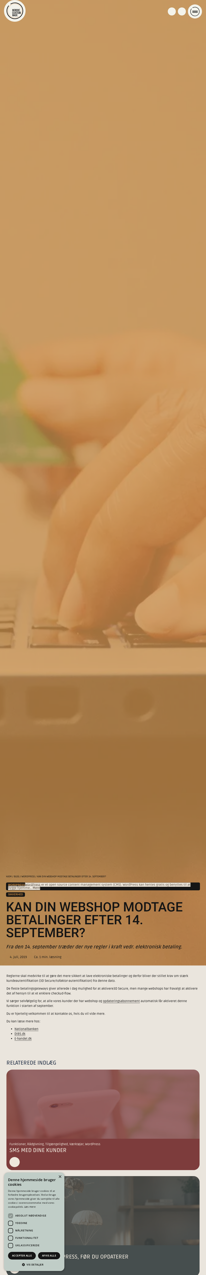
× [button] (59, 1176)
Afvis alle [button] (49, 1255)
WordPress (28, 876)
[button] (34, 1264)
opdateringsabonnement (121, 1001)
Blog (16, 876)
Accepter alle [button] (22, 1255)
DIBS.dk (19, 1034)
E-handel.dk (23, 1039)
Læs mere (30, 1206)
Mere (36, 888)
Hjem (9, 876)
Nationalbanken (26, 1029)
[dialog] (34, 1222)
